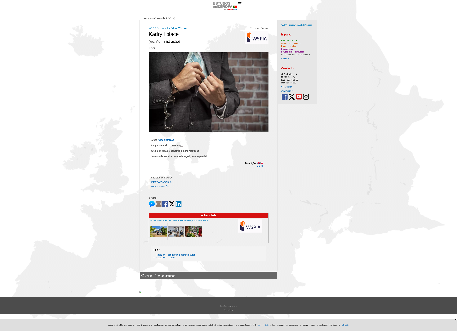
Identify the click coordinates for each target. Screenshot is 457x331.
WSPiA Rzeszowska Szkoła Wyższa (168, 28)
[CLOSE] (345, 325)
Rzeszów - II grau (165, 257)
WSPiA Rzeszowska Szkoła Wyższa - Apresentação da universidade (179, 220)
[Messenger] (152, 206)
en (258, 166)
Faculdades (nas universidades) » (295, 55)
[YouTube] (299, 99)
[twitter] (291, 99)
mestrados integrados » (291, 43)
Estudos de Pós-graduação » (293, 52)
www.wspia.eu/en (160, 186)
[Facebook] (165, 206)
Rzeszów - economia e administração (175, 254)
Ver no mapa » (287, 87)
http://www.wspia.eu (161, 182)
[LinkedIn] (178, 206)
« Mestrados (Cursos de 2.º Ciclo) (157, 18)
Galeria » (285, 59)
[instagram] (306, 99)
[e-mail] (158, 206)
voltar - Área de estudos (158, 275)
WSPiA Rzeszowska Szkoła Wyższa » (297, 25)
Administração (166, 140)
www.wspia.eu (287, 91)
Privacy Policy (264, 325)
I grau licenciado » (289, 40)
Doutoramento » (288, 49)
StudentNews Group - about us (228, 306)
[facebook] (284, 99)
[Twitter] (172, 205)
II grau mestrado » (288, 46)
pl (262, 166)
